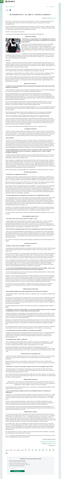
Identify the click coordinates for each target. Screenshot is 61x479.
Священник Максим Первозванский (48, 441)
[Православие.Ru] (10, 1)
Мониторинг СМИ (12, 6)
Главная (6, 6)
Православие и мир (51, 18)
